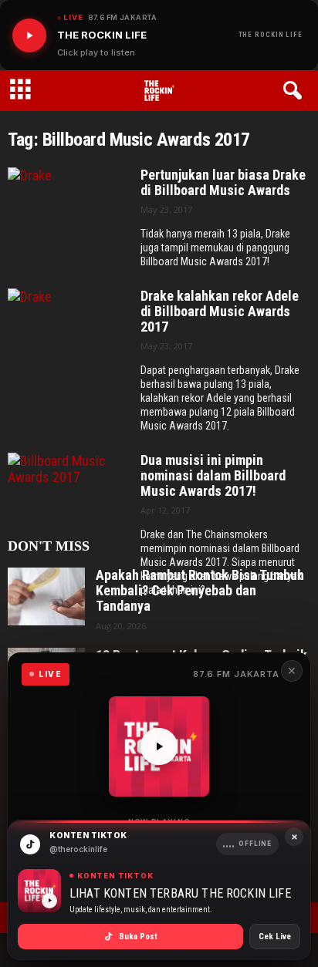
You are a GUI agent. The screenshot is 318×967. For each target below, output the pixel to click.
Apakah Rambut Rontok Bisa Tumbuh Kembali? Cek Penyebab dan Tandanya (200, 591)
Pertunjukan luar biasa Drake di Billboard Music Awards (223, 182)
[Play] (29, 35)
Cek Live (275, 937)
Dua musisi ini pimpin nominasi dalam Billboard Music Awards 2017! (213, 476)
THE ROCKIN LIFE (270, 35)
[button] (295, 91)
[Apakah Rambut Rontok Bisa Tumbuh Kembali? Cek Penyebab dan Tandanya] (46, 596)
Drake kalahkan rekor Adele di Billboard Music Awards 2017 (219, 311)
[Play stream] (159, 746)
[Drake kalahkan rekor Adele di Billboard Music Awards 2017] (68, 335)
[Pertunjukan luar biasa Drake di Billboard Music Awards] (68, 214)
